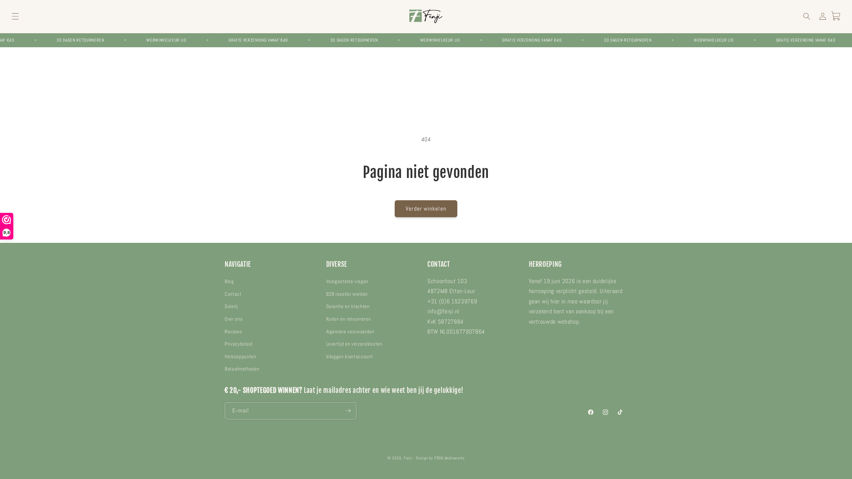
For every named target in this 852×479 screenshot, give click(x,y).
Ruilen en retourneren (348, 319)
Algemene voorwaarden (350, 331)
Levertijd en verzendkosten (354, 344)
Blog (229, 281)
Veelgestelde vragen (347, 281)
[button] (15, 16)
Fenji (408, 458)
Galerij (231, 306)
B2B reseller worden (347, 294)
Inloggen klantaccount (349, 356)
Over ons (234, 319)
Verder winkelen (426, 208)
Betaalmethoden (242, 369)
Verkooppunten (240, 356)
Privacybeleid (239, 344)
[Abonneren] (348, 410)
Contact (233, 294)
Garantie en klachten (348, 306)
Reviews (233, 331)
